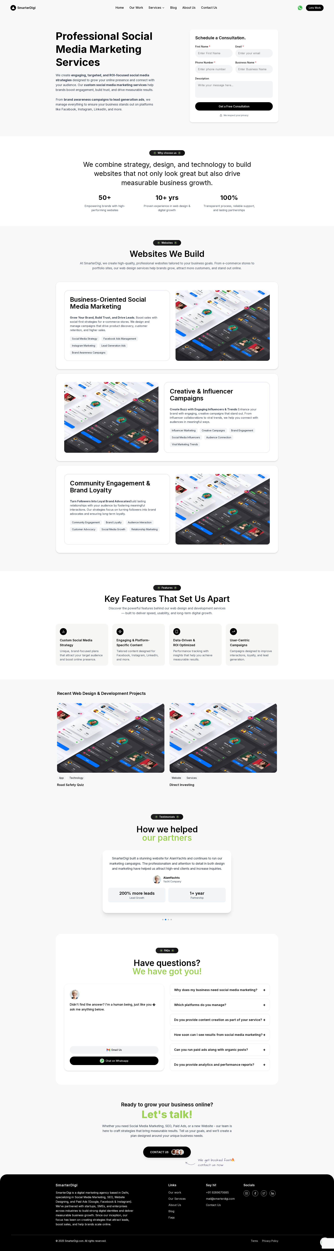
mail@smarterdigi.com (220, 1198)
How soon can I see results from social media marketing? (220, 1034)
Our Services (177, 1198)
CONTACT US (159, 1152)
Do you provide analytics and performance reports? (220, 1064)
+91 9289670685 (217, 1192)
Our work (174, 1192)
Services (155, 7)
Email (239, 46)
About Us (189, 7)
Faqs (171, 1217)
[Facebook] (255, 1193)
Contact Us (209, 7)
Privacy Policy (270, 1240)
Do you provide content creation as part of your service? (220, 1019)
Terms (254, 1240)
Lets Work (315, 7)
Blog (173, 7)
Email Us (117, 1049)
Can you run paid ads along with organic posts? (220, 1049)
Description (202, 78)
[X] (264, 1193)
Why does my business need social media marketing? (220, 989)
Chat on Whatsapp (117, 1060)
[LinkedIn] (273, 1193)
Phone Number (205, 62)
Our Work (136, 7)
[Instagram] (246, 1193)
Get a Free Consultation (234, 106)
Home (120, 7)
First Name (202, 46)
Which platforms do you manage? (220, 1004)
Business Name (245, 62)
